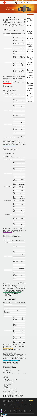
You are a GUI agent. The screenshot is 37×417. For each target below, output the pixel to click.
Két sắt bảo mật (15, 405)
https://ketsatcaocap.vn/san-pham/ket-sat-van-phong (13, 85)
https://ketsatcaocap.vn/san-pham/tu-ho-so (9, 294)
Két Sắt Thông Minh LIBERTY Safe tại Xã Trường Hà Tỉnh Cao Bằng (30, 75)
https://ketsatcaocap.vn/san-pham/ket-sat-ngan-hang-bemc (13, 293)
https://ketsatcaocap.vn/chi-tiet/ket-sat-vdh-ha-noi (11, 350)
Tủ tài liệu (19, 410)
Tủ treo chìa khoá (30, 410)
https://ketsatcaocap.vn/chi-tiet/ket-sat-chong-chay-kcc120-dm (22, 254)
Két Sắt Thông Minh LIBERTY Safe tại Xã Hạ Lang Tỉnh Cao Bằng (30, 19)
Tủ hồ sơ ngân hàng (25, 411)
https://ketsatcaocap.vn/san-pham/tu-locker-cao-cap (11, 366)
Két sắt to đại (5, 405)
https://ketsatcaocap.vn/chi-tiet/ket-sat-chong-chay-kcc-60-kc (22, 47)
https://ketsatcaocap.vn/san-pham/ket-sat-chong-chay (11, 87)
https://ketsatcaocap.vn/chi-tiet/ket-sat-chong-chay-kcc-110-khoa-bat (22, 212)
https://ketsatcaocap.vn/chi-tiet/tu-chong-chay (10, 153)
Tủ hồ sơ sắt (25, 410)
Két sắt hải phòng (10, 404)
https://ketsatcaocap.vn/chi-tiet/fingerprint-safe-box (11, 91)
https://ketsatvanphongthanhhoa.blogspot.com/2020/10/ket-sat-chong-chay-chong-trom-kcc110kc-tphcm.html (12, 394)
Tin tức (26, 0)
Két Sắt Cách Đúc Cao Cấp (5, 401)
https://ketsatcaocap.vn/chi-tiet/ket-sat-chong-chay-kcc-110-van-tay (22, 226)
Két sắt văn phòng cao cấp (6, 406)
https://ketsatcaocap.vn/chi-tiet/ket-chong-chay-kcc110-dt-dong (21, 171)
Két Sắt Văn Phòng (17, 400)
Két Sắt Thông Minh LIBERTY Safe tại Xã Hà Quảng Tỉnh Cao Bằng (30, 62)
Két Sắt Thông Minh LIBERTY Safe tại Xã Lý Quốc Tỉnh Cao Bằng (30, 27)
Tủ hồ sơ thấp (10, 410)
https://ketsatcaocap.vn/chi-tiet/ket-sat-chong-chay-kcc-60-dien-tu (22, 60)
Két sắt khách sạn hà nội (21, 404)
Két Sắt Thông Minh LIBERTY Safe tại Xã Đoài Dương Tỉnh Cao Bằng (30, 32)
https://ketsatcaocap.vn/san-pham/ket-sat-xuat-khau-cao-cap (13, 297)
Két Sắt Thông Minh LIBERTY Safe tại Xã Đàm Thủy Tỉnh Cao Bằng (30, 36)
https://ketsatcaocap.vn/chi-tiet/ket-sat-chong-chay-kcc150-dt (22, 328)
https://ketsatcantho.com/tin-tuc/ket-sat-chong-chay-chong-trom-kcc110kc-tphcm (10, 388)
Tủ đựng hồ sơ (10, 411)
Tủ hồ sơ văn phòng (20, 411)
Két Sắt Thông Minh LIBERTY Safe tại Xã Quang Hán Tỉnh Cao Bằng (30, 53)
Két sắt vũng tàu (25, 404)
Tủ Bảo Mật (16, 401)
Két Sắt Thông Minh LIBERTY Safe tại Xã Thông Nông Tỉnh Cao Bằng (30, 88)
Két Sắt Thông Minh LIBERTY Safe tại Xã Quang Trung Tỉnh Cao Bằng (30, 49)
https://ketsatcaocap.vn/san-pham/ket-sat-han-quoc (12, 299)
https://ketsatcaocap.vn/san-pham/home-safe (9, 86)
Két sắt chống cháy (30, 405)
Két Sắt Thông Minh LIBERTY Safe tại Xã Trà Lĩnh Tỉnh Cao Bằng (30, 58)
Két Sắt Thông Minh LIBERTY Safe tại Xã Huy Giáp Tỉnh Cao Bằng (30, 97)
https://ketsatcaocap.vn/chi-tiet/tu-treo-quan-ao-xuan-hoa (11, 154)
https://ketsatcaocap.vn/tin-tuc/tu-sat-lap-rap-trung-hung (10, 150)
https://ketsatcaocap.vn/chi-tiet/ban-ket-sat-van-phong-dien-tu (12, 353)
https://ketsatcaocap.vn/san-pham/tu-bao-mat (11, 365)
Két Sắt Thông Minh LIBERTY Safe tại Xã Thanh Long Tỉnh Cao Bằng (30, 80)
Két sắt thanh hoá (30, 404)
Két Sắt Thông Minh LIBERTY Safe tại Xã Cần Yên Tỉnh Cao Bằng (30, 84)
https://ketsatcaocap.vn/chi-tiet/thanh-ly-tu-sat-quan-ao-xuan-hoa (14, 148)
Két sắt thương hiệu (25, 405)
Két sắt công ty (10, 405)
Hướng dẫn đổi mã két (23, 0)
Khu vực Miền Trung (24, 400)
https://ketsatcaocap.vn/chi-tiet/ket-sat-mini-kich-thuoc (12, 352)
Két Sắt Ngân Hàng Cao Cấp (11, 401)
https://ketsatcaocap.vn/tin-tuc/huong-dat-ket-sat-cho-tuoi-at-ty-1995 (15, 236)
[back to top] (35, 415)
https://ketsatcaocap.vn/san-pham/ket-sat (12, 361)
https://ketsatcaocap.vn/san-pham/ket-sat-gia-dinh (13, 362)
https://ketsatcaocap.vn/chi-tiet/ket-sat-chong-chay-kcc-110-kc (22, 198)
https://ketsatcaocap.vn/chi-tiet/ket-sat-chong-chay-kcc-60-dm (22, 74)
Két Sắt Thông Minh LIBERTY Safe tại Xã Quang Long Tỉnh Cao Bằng (30, 23)
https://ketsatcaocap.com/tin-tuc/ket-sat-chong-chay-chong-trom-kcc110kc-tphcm (10, 391)
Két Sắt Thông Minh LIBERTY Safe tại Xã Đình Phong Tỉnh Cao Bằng (30, 40)
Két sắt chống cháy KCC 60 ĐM (21, 62)
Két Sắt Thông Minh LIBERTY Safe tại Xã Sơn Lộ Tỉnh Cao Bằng (30, 93)
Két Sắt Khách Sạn (10, 400)
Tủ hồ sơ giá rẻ (15, 411)
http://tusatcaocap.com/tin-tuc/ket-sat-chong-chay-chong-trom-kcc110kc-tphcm (10, 390)
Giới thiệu (16, 0)
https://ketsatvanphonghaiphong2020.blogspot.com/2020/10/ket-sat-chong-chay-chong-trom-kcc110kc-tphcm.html (13, 395)
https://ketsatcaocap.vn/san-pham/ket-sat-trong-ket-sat (16, 370)
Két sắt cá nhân (20, 405)
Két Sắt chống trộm (20, 406)
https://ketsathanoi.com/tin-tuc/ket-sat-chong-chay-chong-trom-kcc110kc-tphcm (10, 389)
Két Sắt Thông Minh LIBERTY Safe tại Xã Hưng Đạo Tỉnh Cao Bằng (30, 101)
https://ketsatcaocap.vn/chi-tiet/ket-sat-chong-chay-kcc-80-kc (22, 136)
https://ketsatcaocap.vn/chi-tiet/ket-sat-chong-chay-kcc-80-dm (22, 108)
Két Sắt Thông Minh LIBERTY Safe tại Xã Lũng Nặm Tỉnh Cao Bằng (30, 71)
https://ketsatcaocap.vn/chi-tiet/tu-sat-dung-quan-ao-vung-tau (12, 149)
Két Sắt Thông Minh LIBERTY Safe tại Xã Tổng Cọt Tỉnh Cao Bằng (30, 66)
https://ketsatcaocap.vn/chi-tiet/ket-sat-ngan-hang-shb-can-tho (14, 349)
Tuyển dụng (29, 0)
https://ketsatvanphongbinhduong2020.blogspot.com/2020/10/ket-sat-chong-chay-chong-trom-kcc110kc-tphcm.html (13, 396)
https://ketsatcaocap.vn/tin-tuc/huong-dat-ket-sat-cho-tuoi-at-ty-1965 (15, 235)
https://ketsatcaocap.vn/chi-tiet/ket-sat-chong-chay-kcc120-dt (22, 282)
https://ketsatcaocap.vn (7, 385)
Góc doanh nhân (19, 0)
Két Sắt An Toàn (4, 400)
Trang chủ (14, 0)
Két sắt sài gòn (5, 404)
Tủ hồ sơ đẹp (5, 410)
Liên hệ (31, 0)
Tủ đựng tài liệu (5, 411)
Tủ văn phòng (30, 411)
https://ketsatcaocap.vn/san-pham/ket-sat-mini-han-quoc (13, 295)
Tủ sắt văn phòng (15, 410)
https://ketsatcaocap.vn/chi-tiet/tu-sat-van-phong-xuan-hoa (13, 152)
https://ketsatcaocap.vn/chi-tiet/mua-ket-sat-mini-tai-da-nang (13, 89)
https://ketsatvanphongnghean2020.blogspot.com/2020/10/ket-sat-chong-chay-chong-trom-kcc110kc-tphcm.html (13, 393)
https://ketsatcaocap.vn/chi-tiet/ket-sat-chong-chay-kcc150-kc (22, 342)
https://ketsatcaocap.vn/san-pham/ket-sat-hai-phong (11, 90)
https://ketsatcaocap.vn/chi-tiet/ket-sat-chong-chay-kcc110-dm (22, 184)
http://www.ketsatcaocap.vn (7, 29)
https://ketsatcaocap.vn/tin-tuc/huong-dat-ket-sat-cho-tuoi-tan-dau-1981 (15, 237)
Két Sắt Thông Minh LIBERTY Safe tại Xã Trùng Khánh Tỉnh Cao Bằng (30, 45)
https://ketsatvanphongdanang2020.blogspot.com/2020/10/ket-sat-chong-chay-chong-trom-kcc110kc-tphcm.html (13, 392)
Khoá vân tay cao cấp (26, 406)
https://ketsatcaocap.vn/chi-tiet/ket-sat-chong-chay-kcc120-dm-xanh (22, 268)
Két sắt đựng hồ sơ (10, 406)
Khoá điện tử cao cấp (31, 406)
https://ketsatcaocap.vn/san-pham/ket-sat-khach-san (13, 363)
